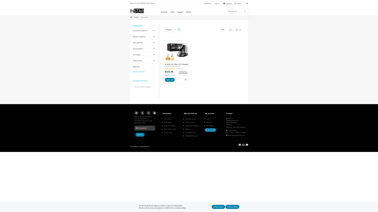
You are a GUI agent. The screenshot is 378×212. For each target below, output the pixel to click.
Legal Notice (168, 122)
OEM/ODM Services (191, 136)
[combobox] (237, 11)
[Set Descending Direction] (179, 29)
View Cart (209, 122)
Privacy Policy (168, 132)
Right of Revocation (170, 129)
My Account (207, 3)
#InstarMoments (190, 132)
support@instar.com (238, 135)
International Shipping (192, 126)
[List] (240, 29)
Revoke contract (210, 130)
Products (136, 17)
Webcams (136, 67)
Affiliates (187, 129)
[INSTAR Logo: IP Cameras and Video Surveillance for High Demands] (137, 11)
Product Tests (189, 122)
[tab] (144, 31)
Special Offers (139, 72)
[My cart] (246, 3)
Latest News (168, 119)
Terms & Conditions (170, 126)
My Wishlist (209, 126)
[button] (185, 79)
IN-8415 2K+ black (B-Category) (177, 64)
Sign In (217, 3)
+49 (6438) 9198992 (239, 127)
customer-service (190, 119)
